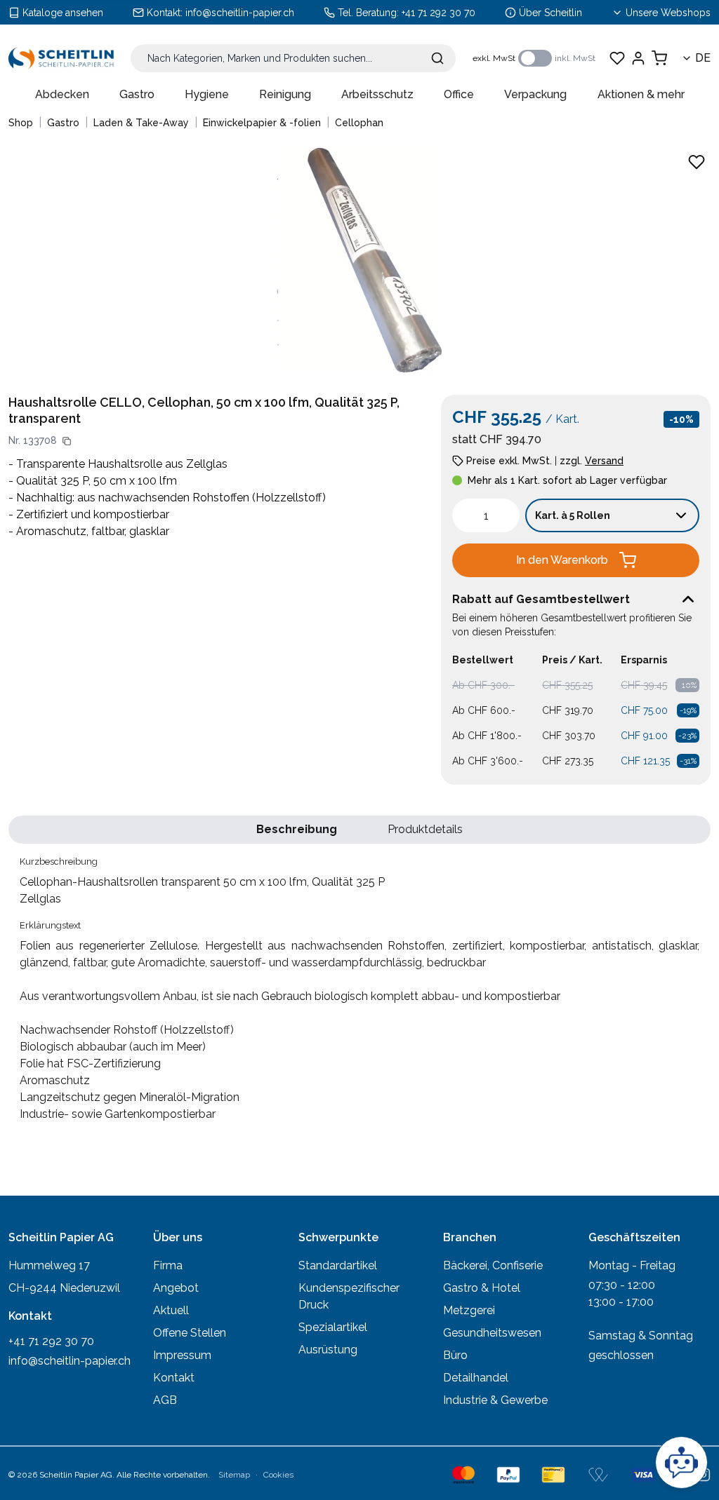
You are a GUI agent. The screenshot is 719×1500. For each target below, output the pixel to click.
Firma (168, 1265)
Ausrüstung (327, 1349)
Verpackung (535, 94)
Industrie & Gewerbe (495, 1400)
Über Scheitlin (550, 13)
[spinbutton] (486, 515)
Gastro (136, 94)
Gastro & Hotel (481, 1288)
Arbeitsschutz (377, 94)
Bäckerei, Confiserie (493, 1265)
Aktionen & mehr (641, 94)
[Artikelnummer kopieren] (66, 441)
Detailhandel (475, 1377)
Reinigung (285, 94)
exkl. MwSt (494, 58)
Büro (455, 1355)
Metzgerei (469, 1310)
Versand (604, 460)
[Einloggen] (638, 58)
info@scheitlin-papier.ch (239, 13)
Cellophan (359, 122)
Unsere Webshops (668, 12)
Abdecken (62, 94)
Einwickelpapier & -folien (262, 122)
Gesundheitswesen (492, 1332)
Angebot (176, 1288)
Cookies (278, 1475)
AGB (165, 1400)
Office (459, 94)
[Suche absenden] (437, 58)
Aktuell (171, 1310)
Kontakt (173, 1377)
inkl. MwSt (575, 58)
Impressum (182, 1355)
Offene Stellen (189, 1332)
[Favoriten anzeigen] (617, 58)
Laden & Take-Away (141, 122)
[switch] (535, 58)
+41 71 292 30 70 (438, 13)
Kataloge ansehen (62, 12)
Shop (20, 122)
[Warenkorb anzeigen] (659, 58)
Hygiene (207, 94)
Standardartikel (337, 1265)
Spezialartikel (332, 1327)
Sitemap (234, 1475)
